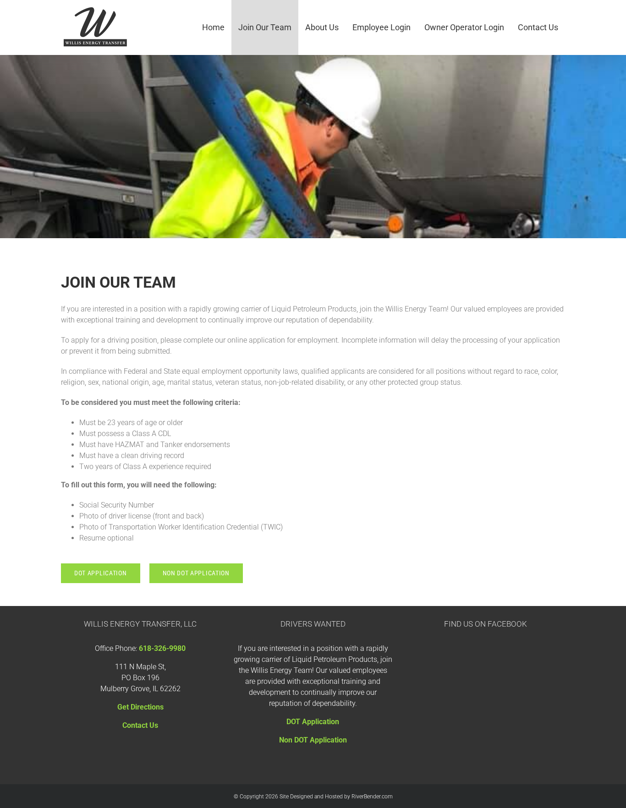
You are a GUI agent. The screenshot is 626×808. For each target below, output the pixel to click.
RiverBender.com (372, 796)
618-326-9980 (162, 648)
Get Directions (140, 707)
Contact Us (140, 725)
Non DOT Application (313, 740)
